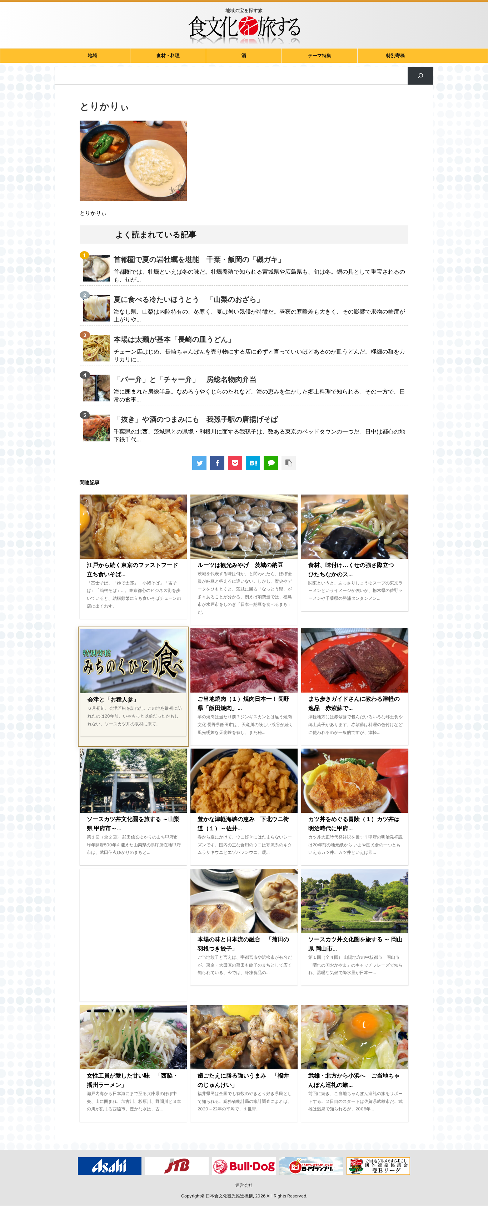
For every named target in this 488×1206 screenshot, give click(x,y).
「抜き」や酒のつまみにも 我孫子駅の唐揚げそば (196, 419)
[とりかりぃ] (253, 463)
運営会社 (244, 1185)
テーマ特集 (319, 55)
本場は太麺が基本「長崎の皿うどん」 (174, 339)
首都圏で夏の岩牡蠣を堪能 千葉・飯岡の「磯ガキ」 (199, 259)
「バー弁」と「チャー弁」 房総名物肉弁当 (185, 379)
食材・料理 (168, 55)
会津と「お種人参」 (113, 699)
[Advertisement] (133, 935)
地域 (92, 55)
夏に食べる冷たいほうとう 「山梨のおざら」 (189, 299)
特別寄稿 (395, 55)
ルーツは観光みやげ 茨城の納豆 (240, 565)
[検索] (420, 76)
